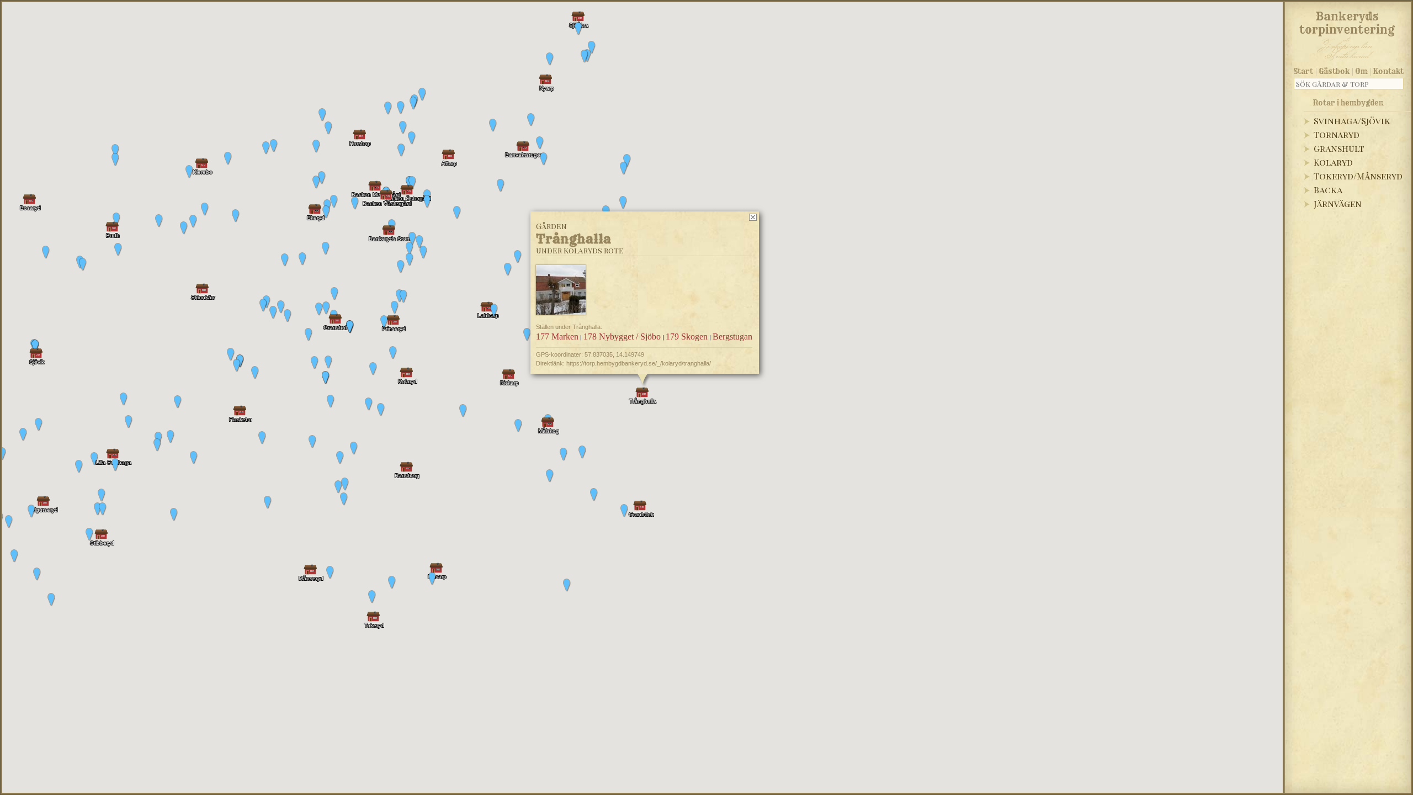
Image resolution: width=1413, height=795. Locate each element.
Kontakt (1388, 71)
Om (1361, 71)
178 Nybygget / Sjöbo (622, 336)
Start (1303, 71)
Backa (1328, 189)
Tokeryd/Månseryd (1358, 176)
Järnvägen (1338, 203)
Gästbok (1334, 71)
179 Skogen (687, 336)
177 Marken (557, 336)
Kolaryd (1333, 162)
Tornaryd (1336, 134)
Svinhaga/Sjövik (1352, 120)
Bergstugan (732, 336)
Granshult (1339, 148)
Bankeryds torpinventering (1347, 21)
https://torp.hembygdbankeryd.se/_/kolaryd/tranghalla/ (638, 363)
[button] (14, 556)
